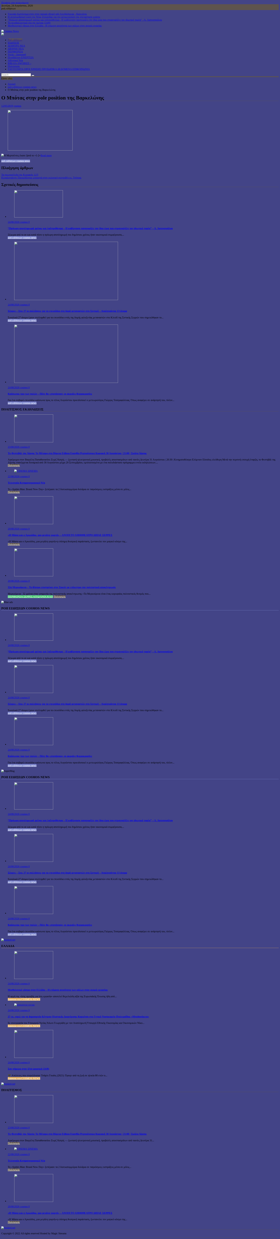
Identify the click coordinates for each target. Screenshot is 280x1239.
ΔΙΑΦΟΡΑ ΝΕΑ (16, 45)
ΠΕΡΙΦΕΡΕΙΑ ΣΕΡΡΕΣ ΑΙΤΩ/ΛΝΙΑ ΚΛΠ (30, 596)
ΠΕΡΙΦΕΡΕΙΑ (15, 51)
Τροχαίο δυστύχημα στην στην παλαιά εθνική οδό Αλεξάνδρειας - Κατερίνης (47, 14)
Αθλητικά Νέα (15, 60)
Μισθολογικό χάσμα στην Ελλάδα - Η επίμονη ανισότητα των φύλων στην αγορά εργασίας (55, 25)
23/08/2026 (14, 447)
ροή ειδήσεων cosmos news (15, 161)
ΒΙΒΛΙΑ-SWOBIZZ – (19, 63)
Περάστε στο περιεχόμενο (15, 2)
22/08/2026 (14, 476)
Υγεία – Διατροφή (17, 54)
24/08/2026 (14, 222)
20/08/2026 (14, 528)
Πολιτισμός (14, 66)
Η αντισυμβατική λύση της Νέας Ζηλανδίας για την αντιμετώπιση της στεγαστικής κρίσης (54, 17)
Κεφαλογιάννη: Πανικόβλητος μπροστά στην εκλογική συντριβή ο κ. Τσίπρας (41, 177)
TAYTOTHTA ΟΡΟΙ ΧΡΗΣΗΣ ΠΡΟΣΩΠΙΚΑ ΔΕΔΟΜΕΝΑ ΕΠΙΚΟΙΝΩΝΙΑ (49, 69)
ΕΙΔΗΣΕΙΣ (13, 42)
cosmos (17, 106)
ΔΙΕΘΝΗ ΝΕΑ (16, 48)
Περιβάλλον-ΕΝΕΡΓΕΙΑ (21, 57)
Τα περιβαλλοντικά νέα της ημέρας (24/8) (29, 22)
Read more (46, 155)
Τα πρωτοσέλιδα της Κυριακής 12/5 (19, 174)
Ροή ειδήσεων (15, 40)
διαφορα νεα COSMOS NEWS (24, 999)
